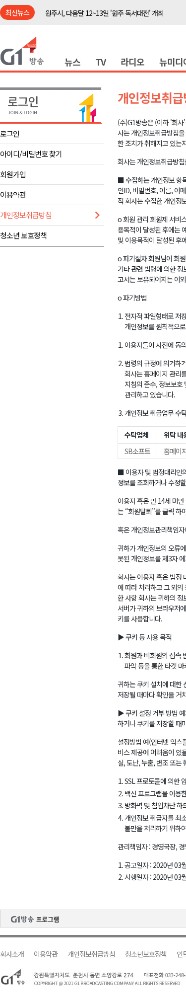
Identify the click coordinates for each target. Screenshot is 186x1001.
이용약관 (13, 194)
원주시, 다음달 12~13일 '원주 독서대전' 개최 (104, 13)
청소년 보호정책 (23, 235)
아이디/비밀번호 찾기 (31, 154)
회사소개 (12, 954)
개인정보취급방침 (26, 215)
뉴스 (72, 61)
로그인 (9, 133)
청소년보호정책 (146, 954)
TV (100, 61)
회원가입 (13, 174)
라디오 (132, 61)
